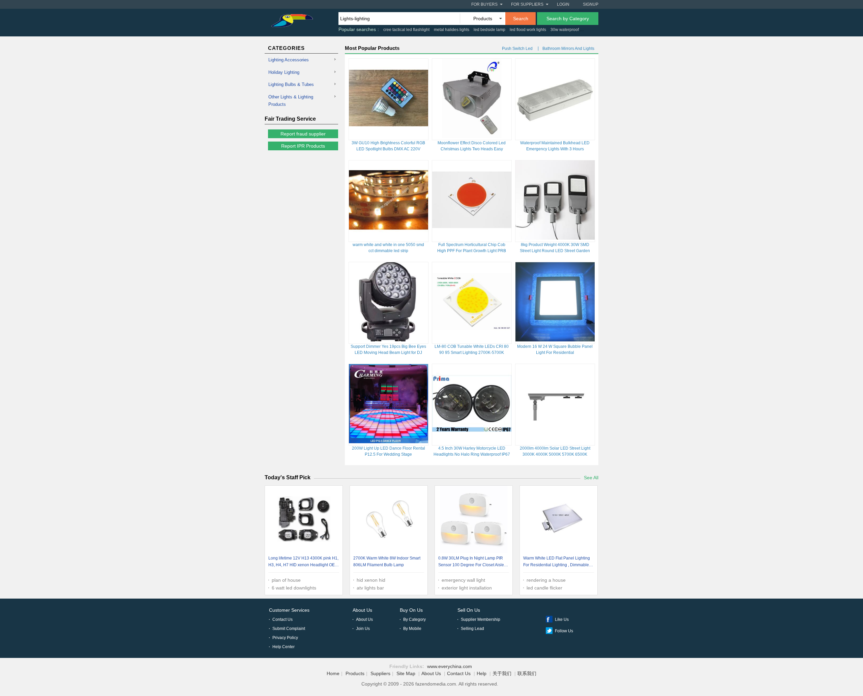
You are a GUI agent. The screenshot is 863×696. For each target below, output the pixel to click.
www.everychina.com (449, 666)
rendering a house (546, 580)
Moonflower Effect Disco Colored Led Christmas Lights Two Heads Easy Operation (472, 149)
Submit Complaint (288, 628)
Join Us (363, 628)
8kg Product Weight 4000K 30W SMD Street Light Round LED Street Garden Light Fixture (555, 250)
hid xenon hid (371, 580)
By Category (414, 619)
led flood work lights (528, 29)
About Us (362, 610)
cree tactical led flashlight (406, 29)
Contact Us (282, 619)
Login (563, 4)
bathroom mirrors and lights (568, 49)
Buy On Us (411, 610)
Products (355, 673)
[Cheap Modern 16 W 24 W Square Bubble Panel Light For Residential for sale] (555, 339)
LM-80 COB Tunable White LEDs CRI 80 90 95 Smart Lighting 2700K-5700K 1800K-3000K (472, 352)
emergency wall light (463, 580)
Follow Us (564, 631)
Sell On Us (468, 610)
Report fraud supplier (303, 134)
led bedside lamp (489, 29)
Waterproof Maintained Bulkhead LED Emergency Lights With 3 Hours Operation (555, 149)
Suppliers (380, 673)
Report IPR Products (303, 146)
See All (591, 477)
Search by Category (567, 18)
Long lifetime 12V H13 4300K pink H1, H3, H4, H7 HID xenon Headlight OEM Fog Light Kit (303, 562)
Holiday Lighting (283, 72)
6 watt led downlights (294, 588)
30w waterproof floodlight (573, 29)
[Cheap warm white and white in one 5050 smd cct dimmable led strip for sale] (388, 238)
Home (333, 673)
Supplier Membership (480, 619)
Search (520, 18)
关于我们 (502, 673)
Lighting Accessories (288, 59)
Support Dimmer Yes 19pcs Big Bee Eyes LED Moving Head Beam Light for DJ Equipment (388, 352)
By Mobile (412, 628)
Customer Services (289, 610)
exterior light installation (467, 588)
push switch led (517, 49)
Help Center (283, 646)
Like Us (562, 619)
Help (481, 673)
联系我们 (526, 673)
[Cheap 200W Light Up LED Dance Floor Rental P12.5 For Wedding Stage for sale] (388, 441)
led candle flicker (544, 588)
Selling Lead (472, 628)
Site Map (405, 673)
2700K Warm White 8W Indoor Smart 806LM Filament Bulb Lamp (386, 561)
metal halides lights (451, 29)
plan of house (286, 580)
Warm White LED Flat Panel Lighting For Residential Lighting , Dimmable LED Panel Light (556, 562)
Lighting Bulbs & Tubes (291, 84)
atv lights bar (370, 588)
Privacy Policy (285, 637)
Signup (590, 4)
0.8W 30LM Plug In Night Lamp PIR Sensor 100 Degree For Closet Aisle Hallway (471, 562)
